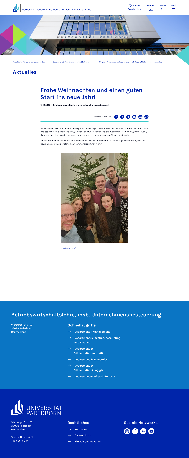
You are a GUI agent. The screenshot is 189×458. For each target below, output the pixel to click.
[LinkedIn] (143, 431)
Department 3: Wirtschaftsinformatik (89, 351)
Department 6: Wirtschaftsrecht (94, 376)
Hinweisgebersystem (88, 441)
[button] (136, 8)
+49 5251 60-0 (19, 440)
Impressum (81, 429)
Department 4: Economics (91, 359)
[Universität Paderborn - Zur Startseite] (16, 8)
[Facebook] (135, 431)
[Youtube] (151, 431)
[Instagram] (127, 431)
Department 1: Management (92, 331)
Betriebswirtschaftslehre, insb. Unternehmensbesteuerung (56, 9)
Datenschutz (82, 435)
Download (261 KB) (68, 248)
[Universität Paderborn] (94, 407)
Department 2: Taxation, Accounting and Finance (97, 340)
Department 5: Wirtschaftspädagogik (88, 368)
